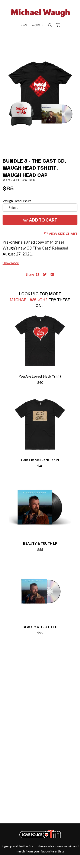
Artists (38, 25)
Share (30, 274)
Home (24, 25)
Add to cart (42, 219)
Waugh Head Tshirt (17, 201)
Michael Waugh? (29, 299)
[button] (11, 263)
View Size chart (62, 234)
